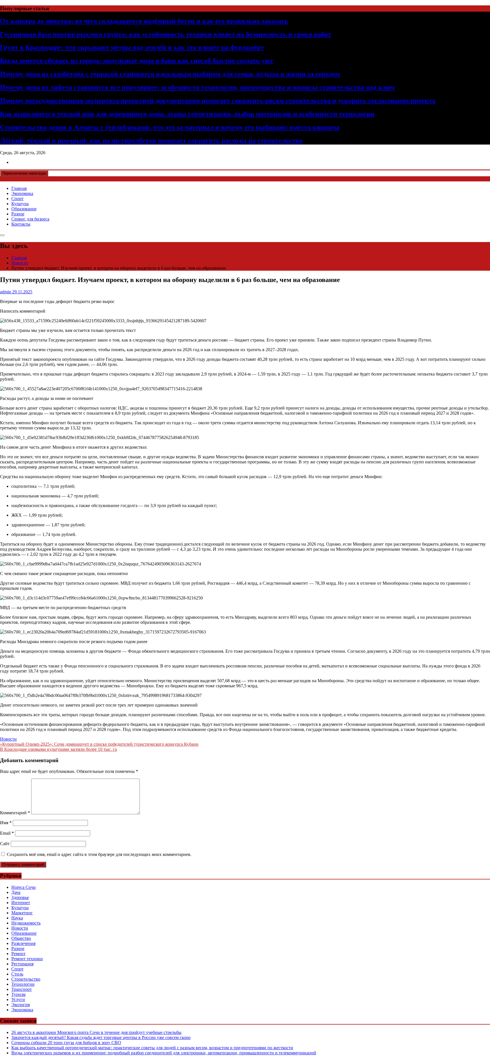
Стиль (17, 974)
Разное (17, 213)
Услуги (18, 999)
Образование (24, 208)
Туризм (18, 994)
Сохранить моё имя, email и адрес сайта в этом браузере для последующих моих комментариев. (99, 854)
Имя (6, 822)
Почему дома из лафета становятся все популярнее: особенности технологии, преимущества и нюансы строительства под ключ (197, 87)
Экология (20, 1004)
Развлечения (23, 943)
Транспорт (21, 989)
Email (7, 833)
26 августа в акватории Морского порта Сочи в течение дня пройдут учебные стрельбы (96, 1032)
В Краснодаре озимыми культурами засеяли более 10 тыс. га (58, 749)
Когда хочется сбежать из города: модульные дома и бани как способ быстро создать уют (136, 60)
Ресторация (22, 963)
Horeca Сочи (23, 887)
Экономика (22, 193)
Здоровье (20, 897)
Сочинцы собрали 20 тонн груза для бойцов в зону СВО (66, 1042)
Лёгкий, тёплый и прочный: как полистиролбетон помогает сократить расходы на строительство (151, 140)
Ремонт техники (27, 958)
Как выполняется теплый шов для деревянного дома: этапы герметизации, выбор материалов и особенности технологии (187, 114)
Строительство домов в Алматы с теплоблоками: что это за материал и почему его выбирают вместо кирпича (169, 127)
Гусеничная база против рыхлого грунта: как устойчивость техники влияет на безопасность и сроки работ (165, 34)
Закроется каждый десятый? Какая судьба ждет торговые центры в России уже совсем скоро (101, 1037)
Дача (15, 892)
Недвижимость (26, 923)
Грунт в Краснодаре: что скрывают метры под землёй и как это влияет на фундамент (132, 47)
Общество (21, 938)
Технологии (23, 984)
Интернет (20, 902)
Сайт (5, 843)
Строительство (25, 979)
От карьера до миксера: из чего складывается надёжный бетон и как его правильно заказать (144, 21)
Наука (17, 917)
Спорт (17, 198)
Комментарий (15, 812)
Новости (8, 739)
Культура (20, 203)
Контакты (20, 224)
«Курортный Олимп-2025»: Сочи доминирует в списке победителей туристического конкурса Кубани (99, 744)
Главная (19, 188)
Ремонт (18, 953)
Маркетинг (22, 912)
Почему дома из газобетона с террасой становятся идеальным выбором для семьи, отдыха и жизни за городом (170, 74)
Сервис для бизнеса (30, 219)
